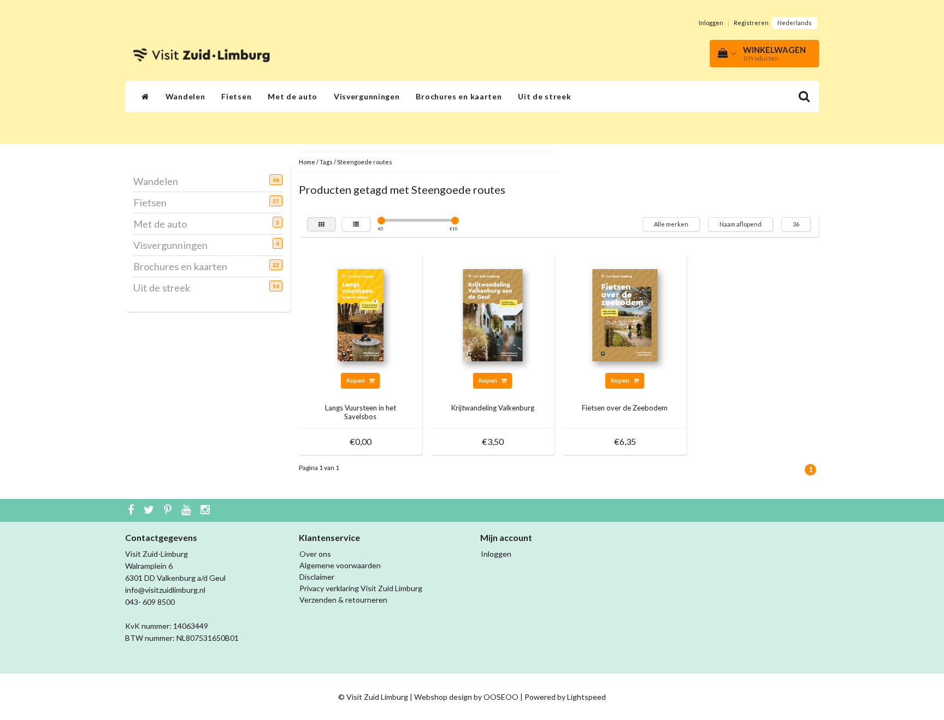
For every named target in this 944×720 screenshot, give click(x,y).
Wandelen (185, 96)
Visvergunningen (367, 96)
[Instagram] (206, 510)
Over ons (315, 553)
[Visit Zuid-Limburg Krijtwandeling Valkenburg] (493, 314)
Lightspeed (586, 696)
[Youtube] (187, 510)
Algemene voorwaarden (340, 565)
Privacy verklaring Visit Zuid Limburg (360, 588)
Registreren (751, 22)
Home (307, 161)
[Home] (145, 97)
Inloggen (711, 22)
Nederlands (794, 22)
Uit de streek (544, 96)
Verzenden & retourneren (343, 599)
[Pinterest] (169, 510)
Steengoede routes (364, 161)
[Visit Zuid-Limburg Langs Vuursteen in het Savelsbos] (360, 314)
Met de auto (292, 96)
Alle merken (671, 224)
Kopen (356, 380)
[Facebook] (132, 510)
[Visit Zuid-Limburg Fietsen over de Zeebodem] (625, 314)
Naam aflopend (740, 224)
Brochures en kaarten (459, 96)
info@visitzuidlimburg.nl (165, 589)
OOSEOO (500, 696)
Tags (326, 161)
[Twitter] (150, 510)
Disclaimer (316, 576)
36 (796, 224)
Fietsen (236, 96)
